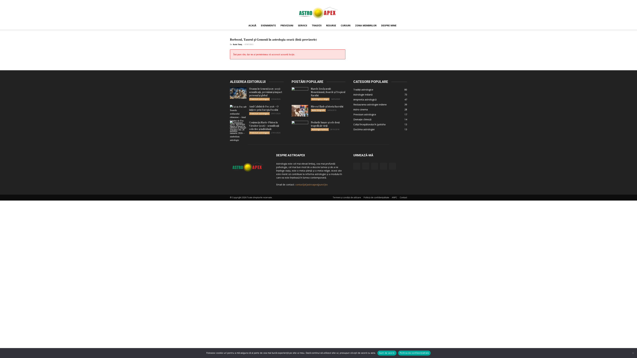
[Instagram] (365, 166)
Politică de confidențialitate (376, 197)
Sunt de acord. (387, 353)
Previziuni (287, 25)
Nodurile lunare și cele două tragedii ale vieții (325, 124)
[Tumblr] (383, 166)
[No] (633, 353)
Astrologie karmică (320, 129)
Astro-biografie (318, 110)
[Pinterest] (374, 166)
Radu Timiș (237, 44)
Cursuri (346, 25)
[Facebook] (356, 166)
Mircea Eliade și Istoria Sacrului (327, 106)
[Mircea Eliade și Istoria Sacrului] (300, 111)
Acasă (252, 25)
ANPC (394, 197)
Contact (403, 197)
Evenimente (268, 25)
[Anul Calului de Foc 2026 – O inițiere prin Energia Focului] (238, 119)
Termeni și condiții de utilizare (347, 197)
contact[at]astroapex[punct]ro (311, 184)
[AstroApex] (318, 11)
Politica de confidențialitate (414, 353)
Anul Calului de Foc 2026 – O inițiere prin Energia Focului (264, 108)
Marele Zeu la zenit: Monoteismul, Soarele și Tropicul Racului (328, 92)
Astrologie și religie (320, 99)
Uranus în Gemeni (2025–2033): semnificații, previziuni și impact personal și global (265, 92)
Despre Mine (388, 25)
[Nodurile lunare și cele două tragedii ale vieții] (300, 126)
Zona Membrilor (366, 25)
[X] (392, 166)
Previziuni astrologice (259, 99)
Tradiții (316, 25)
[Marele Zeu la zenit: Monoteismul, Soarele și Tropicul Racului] (300, 93)
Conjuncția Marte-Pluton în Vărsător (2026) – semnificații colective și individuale (264, 126)
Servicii (302, 25)
